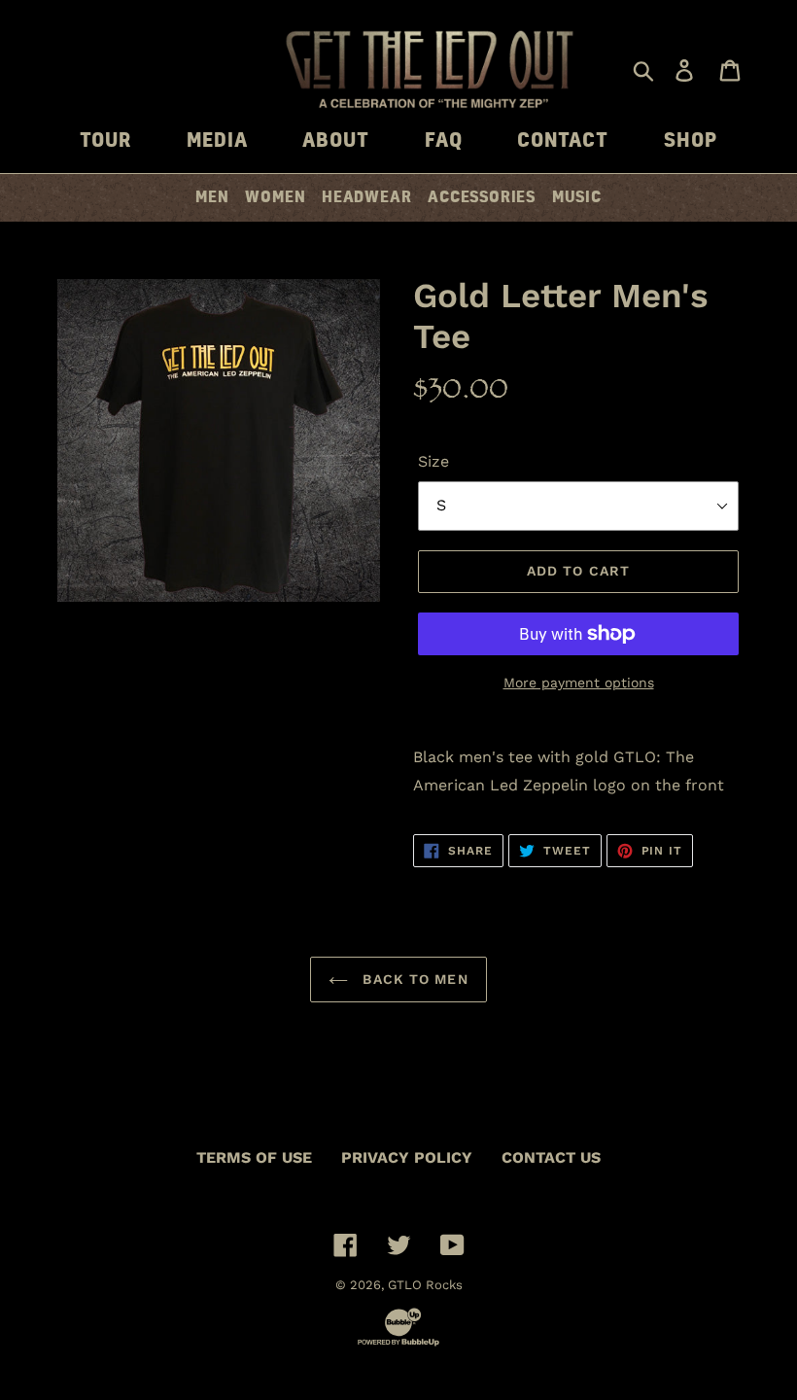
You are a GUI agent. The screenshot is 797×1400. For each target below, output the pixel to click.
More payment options (578, 682)
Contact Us (551, 1157)
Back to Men (413, 979)
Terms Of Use (254, 1157)
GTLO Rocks (425, 1285)
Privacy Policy (406, 1157)
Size (433, 461)
